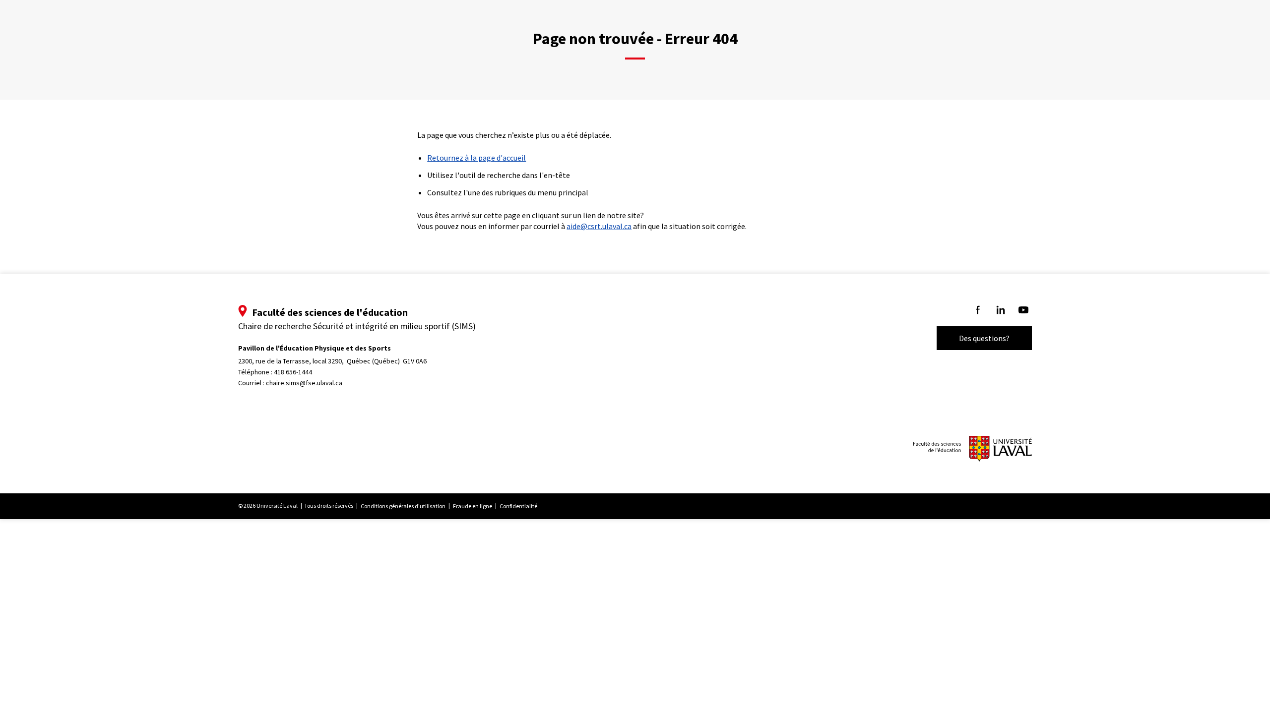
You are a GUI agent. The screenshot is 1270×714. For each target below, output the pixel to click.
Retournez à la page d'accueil (476, 158)
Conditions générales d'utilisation (403, 506)
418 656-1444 (293, 371)
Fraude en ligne (472, 506)
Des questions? (984, 338)
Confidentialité (518, 506)
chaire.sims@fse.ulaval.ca (304, 382)
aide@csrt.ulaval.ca (599, 226)
